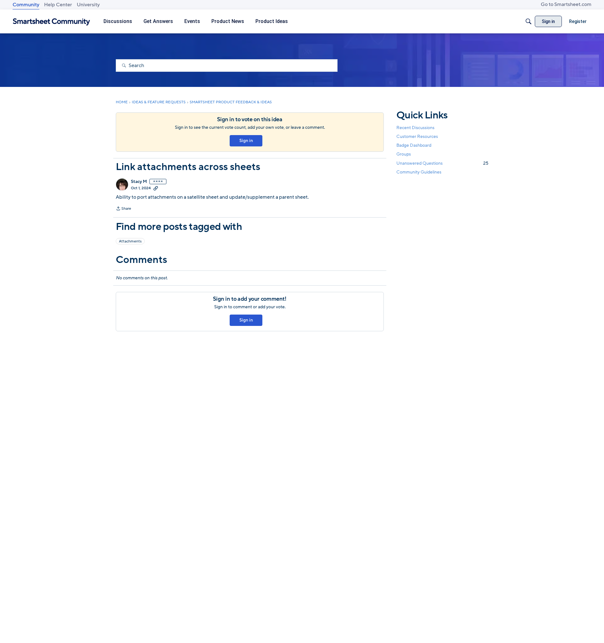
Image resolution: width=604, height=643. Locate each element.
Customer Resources (417, 136)
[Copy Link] (155, 188)
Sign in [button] (246, 141)
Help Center (58, 4)
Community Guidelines (418, 172)
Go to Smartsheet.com (566, 4)
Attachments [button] (130, 241)
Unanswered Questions (442, 163)
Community (26, 4)
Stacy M (139, 182)
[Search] (528, 21)
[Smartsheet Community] (51, 21)
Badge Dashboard (413, 145)
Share (123, 209)
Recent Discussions (415, 128)
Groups (403, 154)
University (88, 4)
